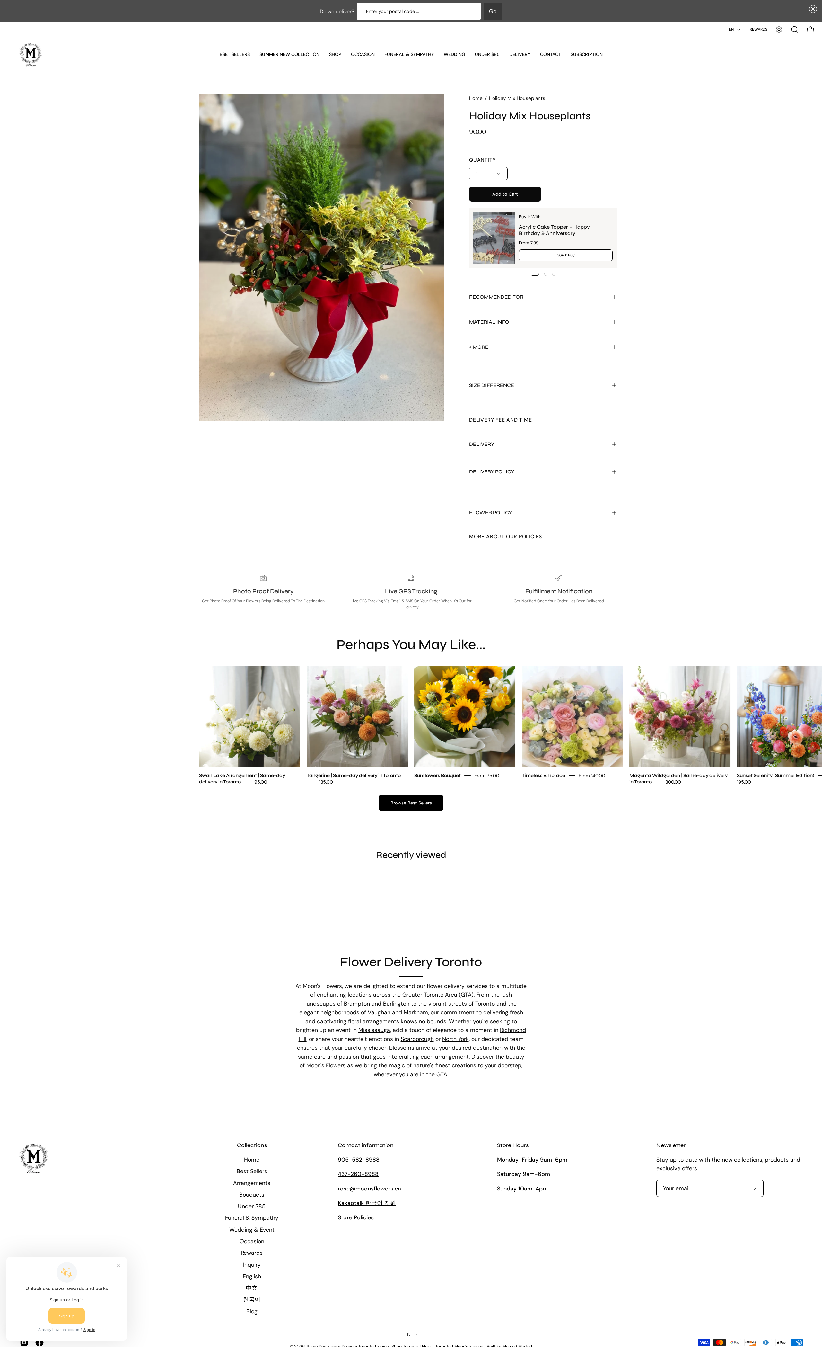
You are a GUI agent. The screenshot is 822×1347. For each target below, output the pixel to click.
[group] (411, 725)
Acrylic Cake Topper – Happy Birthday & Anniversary (554, 229)
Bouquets (251, 1194)
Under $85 (252, 1206)
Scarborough (417, 1039)
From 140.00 (592, 775)
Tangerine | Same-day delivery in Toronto (354, 775)
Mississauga (374, 1030)
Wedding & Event (252, 1229)
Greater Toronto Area (430, 994)
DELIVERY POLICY (491, 472)
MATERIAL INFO (489, 322)
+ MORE (478, 347)
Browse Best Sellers (411, 803)
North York (455, 1039)
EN (731, 29)
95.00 (260, 782)
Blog (252, 1311)
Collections (252, 1145)
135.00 (326, 782)
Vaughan (380, 1012)
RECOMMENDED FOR (496, 297)
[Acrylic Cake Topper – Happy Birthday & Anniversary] (494, 238)
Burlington (397, 1003)
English (252, 1276)
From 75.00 (486, 775)
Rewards (758, 29)
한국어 (251, 1299)
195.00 (744, 782)
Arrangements (251, 1182)
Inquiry (252, 1264)
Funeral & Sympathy (251, 1217)
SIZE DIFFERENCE (491, 385)
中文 (252, 1287)
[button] (812, 9)
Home (476, 98)
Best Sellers (252, 1171)
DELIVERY (481, 444)
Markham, (416, 1012)
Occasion (252, 1241)
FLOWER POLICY (490, 512)
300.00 (673, 782)
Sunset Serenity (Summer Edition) (775, 775)
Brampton (357, 1003)
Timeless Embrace (543, 775)
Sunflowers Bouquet (437, 775)
